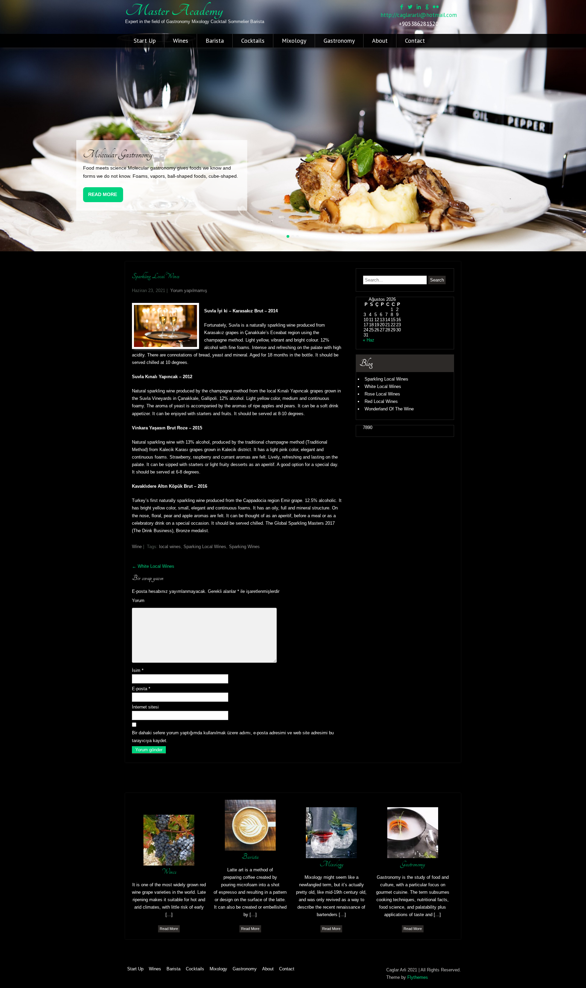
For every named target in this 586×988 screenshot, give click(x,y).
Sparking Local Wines (204, 546)
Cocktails (253, 40)
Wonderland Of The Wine (389, 408)
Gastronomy (339, 40)
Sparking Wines (244, 546)
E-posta (141, 688)
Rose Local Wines (382, 393)
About (380, 40)
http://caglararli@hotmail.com (418, 15)
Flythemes (417, 977)
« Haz (368, 340)
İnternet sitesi (145, 707)
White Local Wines (153, 566)
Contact (415, 40)
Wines (180, 40)
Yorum (138, 600)
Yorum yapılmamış (188, 290)
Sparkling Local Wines (386, 379)
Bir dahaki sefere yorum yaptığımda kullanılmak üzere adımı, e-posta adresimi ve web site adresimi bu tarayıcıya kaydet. (233, 736)
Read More (102, 194)
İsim (137, 670)
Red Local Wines (381, 401)
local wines (170, 546)
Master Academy (174, 10)
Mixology (294, 40)
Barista (215, 40)
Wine (137, 546)
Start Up (145, 40)
